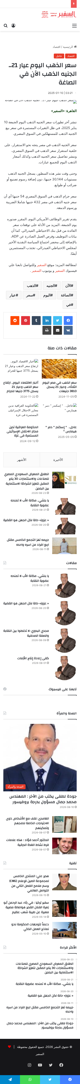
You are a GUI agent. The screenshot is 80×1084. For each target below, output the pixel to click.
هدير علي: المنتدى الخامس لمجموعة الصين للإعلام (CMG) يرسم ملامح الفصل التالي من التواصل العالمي (29, 883)
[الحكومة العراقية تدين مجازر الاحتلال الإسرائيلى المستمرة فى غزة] (20, 413)
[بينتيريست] (25, 320)
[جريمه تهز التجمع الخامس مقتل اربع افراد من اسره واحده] (64, 545)
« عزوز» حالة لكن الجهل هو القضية (26, 520)
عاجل (59, 56)
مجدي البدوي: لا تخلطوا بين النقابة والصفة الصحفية (26, 633)
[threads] (18, 1065)
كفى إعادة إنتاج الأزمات (33, 658)
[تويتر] (57, 320)
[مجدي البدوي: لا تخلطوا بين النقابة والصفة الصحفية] (64, 640)
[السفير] (59, 14)
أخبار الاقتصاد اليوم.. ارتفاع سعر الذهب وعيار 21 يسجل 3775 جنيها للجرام (20, 387)
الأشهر (21, 460)
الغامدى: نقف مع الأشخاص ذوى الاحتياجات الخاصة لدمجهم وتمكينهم (27, 823)
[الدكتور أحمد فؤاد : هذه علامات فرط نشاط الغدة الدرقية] (64, 846)
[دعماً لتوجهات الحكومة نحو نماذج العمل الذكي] (64, 930)
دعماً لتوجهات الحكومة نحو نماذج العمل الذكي (30, 927)
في (68, 304)
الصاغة (66, 295)
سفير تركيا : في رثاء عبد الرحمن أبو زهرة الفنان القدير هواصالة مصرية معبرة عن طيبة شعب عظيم (26, 907)
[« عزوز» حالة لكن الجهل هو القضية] (64, 526)
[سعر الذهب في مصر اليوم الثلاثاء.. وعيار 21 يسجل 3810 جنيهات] (59, 369)
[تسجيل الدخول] (13, 25)
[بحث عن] (5, 25)
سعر (29, 295)
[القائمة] (74, 25)
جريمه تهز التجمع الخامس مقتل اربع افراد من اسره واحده (28, 542)
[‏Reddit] (14, 320)
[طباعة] (46, 330)
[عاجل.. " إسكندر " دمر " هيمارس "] (59, 413)
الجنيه (50, 285)
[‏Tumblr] (36, 320)
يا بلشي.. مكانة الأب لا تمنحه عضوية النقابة (30, 503)
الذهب (31, 285)
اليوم (46, 295)
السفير (41, 265)
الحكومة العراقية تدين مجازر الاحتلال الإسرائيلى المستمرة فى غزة (22, 431)
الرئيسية (68, 46)
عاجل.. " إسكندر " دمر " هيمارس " (61, 429)
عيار (13, 295)
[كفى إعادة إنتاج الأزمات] (64, 668)
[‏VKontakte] (68, 330)
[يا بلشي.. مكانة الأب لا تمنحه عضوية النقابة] (64, 506)
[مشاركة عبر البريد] (57, 330)
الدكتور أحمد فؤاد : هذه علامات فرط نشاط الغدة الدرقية (27, 842)
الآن (68, 285)
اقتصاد (56, 46)
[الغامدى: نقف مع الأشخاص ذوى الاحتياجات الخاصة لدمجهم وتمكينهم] (64, 824)
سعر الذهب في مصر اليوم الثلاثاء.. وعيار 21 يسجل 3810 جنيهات (59, 387)
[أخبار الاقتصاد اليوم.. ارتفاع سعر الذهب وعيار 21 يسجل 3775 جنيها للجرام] (20, 369)
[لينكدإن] (46, 320)
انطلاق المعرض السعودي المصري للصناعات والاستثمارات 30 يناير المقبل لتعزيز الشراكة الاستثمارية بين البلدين (26, 481)
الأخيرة (58, 460)
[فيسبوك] (68, 320)
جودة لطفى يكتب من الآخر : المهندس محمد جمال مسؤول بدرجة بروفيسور (43, 799)
